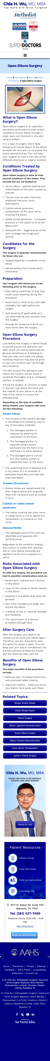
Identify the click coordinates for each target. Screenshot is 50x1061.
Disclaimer (18, 966)
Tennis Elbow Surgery (25, 733)
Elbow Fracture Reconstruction (25, 740)
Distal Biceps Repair (25, 710)
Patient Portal (26, 858)
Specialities (20, 77)
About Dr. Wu (25, 824)
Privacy (30, 966)
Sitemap (41, 966)
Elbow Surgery (25, 718)
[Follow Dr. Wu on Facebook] (17, 1014)
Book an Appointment (24, 935)
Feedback (9, 969)
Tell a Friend (24, 969)
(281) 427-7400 (28, 913)
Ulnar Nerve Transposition (25, 748)
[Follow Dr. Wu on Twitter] (22, 1014)
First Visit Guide (27, 869)
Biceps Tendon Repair (25, 703)
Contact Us (32, 973)
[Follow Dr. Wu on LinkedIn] (33, 1014)
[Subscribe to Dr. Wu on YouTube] (27, 1014)
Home (9, 77)
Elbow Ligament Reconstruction (25, 725)
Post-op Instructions (30, 880)
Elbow (32, 77)
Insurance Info (27, 891)
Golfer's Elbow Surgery (25, 755)
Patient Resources (25, 847)
